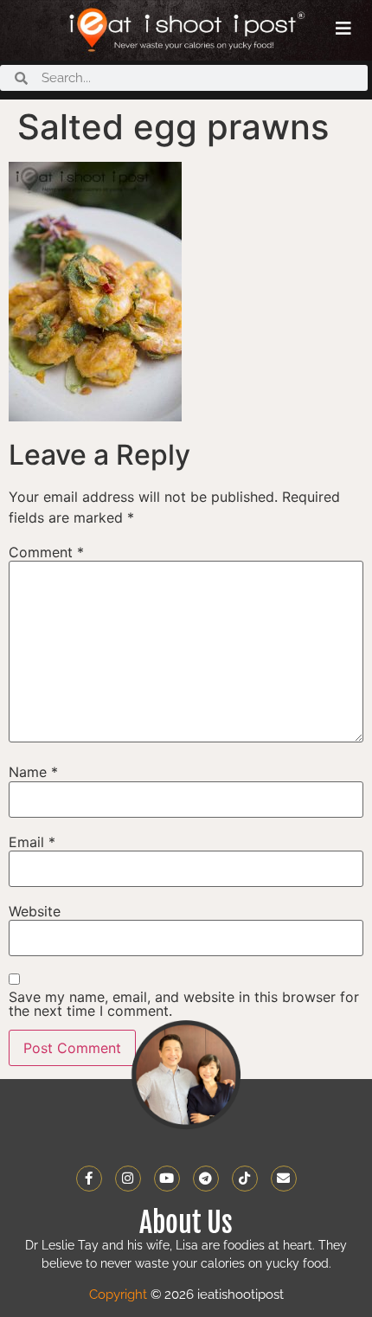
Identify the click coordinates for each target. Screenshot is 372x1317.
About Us (186, 1222)
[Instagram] (128, 1179)
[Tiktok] (245, 1179)
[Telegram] (206, 1179)
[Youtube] (167, 1179)
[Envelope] (284, 1179)
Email (32, 842)
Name (33, 772)
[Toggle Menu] (343, 28)
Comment (46, 552)
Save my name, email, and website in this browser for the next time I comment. (184, 1004)
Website (35, 911)
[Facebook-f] (89, 1179)
